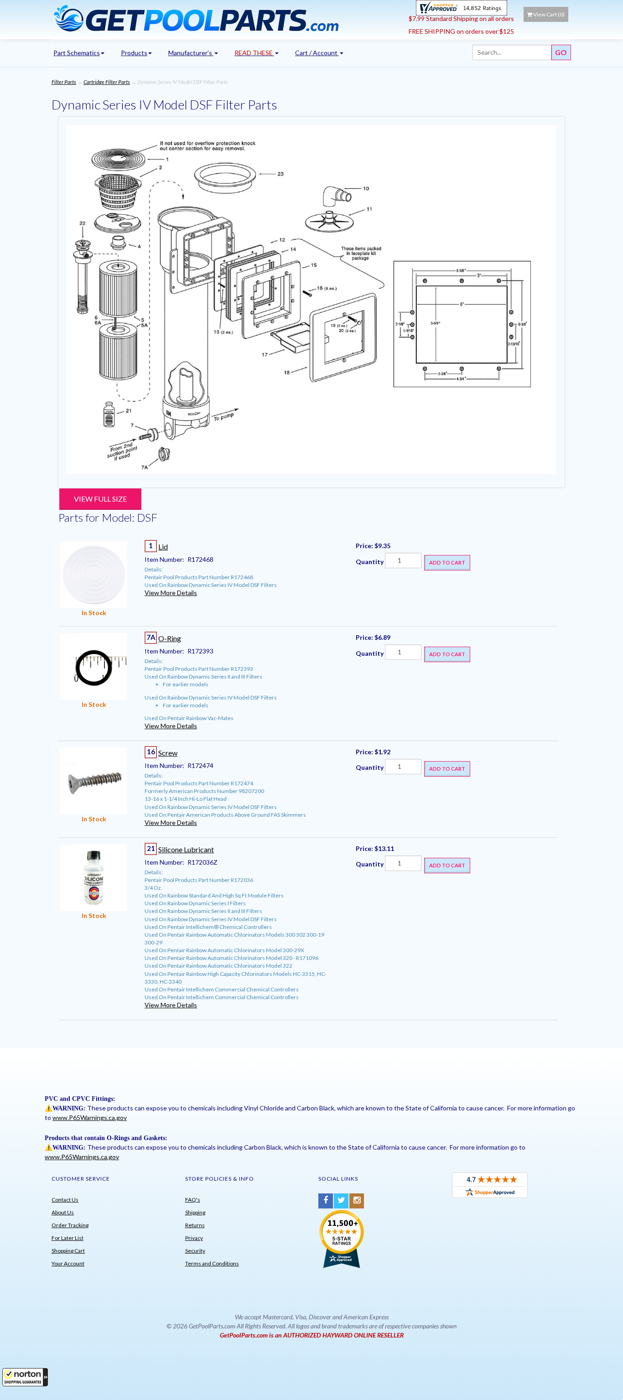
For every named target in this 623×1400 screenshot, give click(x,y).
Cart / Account (317, 53)
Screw (167, 752)
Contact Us (65, 1199)
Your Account (68, 1263)
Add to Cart (447, 562)
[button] (25, 1377)
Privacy (194, 1237)
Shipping (195, 1212)
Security (195, 1250)
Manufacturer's (190, 53)
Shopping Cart (68, 1250)
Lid (163, 546)
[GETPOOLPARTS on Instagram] (356, 1201)
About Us (63, 1212)
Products (134, 53)
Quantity (370, 561)
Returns (195, 1225)
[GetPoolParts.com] (227, 18)
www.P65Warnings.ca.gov (89, 1117)
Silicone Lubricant (186, 849)
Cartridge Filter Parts (106, 81)
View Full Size (100, 498)
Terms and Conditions (212, 1263)
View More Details (171, 592)
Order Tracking (70, 1225)
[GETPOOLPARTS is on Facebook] (325, 1201)
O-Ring (169, 638)
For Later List (67, 1237)
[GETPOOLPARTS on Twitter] (341, 1201)
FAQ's (192, 1199)
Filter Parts (64, 81)
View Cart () (549, 14)
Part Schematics (76, 53)
